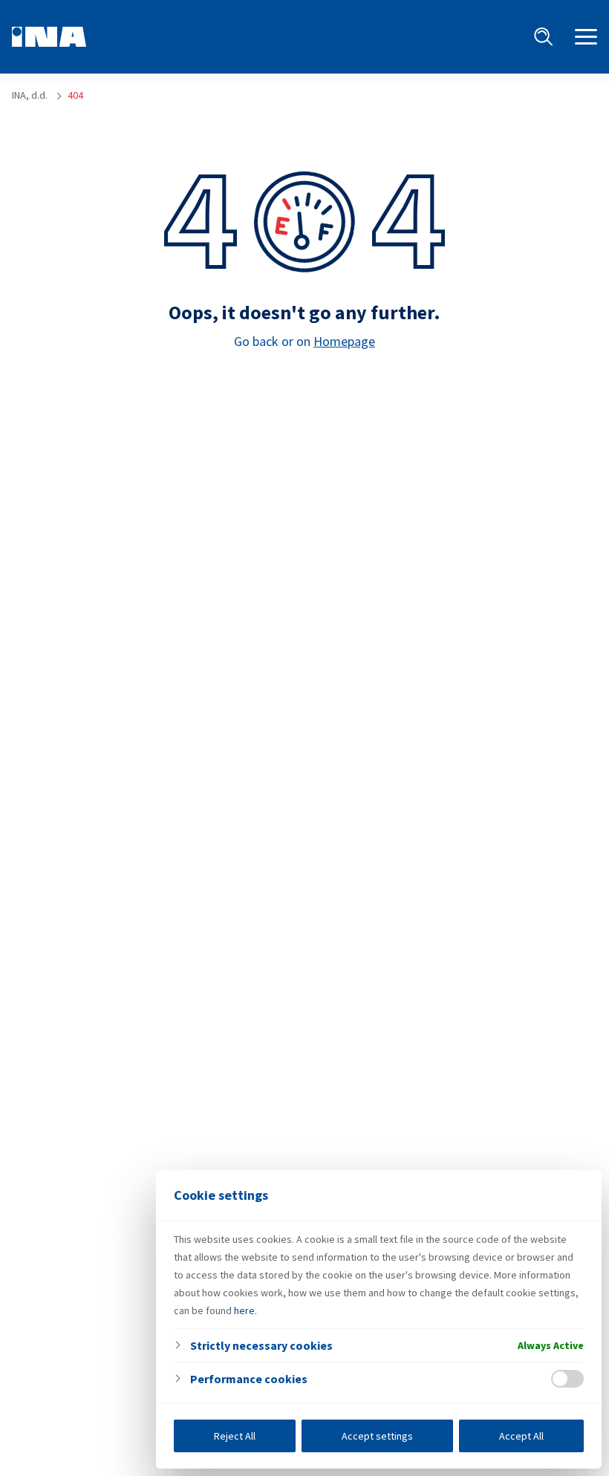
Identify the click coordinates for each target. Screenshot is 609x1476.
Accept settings (377, 1436)
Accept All (521, 1436)
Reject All (234, 1436)
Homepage (344, 341)
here (244, 1310)
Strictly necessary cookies (261, 1345)
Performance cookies (248, 1378)
